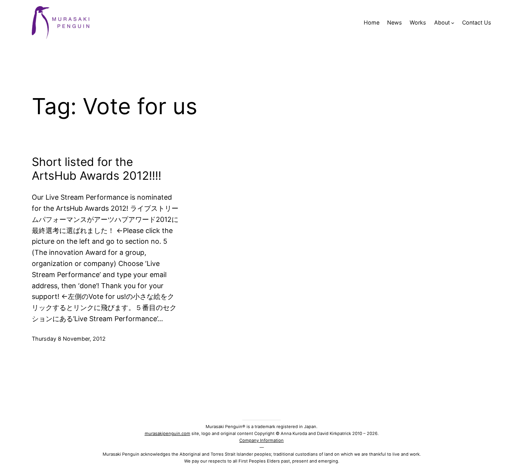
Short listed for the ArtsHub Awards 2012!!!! (96, 168)
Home (371, 22)
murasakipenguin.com (167, 433)
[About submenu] (452, 23)
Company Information (261, 440)
